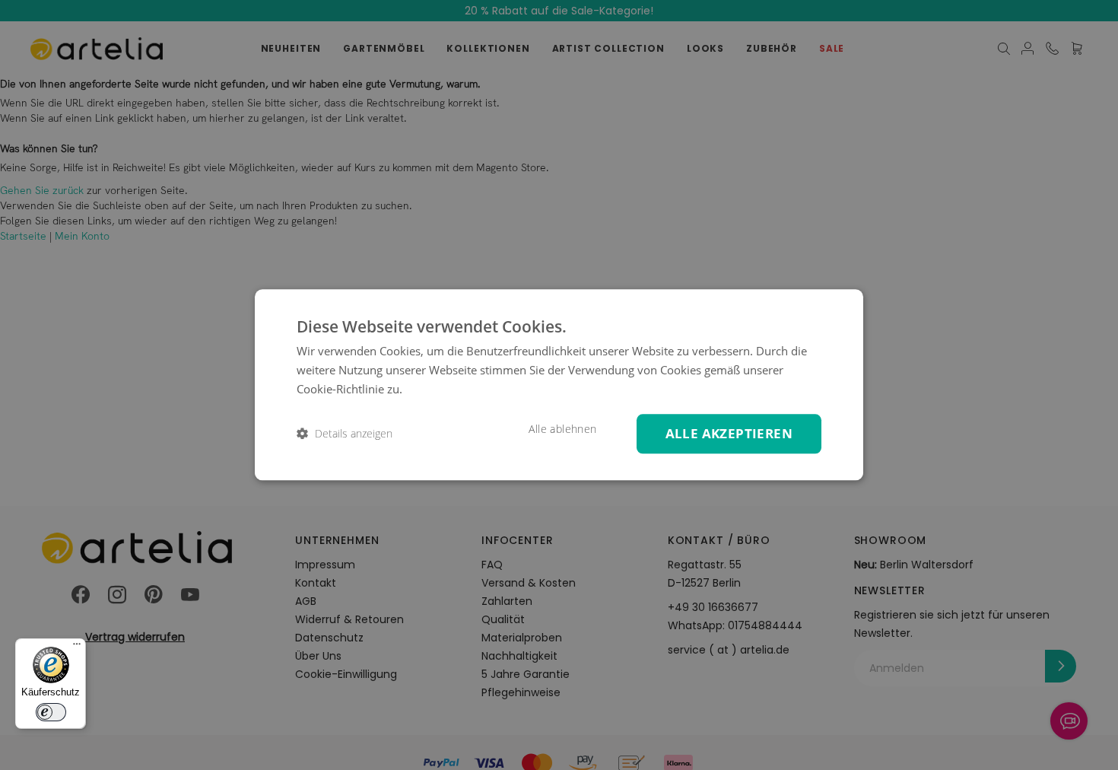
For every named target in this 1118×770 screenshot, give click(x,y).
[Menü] (77, 647)
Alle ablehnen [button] (562, 429)
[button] (344, 434)
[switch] (51, 712)
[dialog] (559, 384)
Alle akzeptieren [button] (728, 433)
